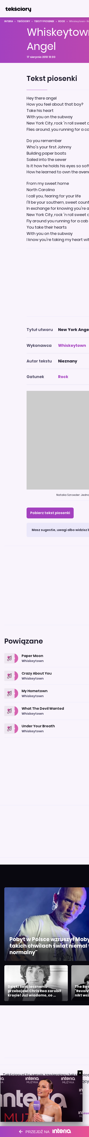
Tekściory (23, 21)
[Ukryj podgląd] (80, 1072)
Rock (61, 21)
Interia (8, 21)
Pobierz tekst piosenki (50, 512)
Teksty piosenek (44, 21)
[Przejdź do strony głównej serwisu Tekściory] (18, 8)
